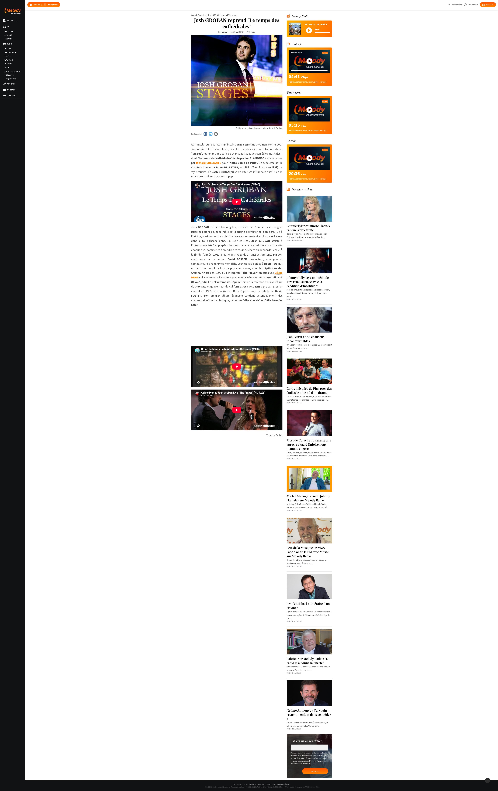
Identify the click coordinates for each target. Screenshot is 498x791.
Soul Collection (12, 71)
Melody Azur (10, 52)
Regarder (9, 39)
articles (202, 15)
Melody (8, 49)
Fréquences (10, 79)
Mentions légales (283, 784)
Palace (8, 56)
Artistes (11, 84)
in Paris (8, 64)
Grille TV (9, 31)
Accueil (194, 15)
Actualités (12, 20)
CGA (273, 784)
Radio (9, 44)
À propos (237, 784)
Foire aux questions (257, 784)
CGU (268, 784)
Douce (8, 67)
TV (8, 26)
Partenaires (9, 95)
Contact (11, 90)
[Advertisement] (236, 325)
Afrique (8, 35)
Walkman (9, 60)
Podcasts (9, 75)
